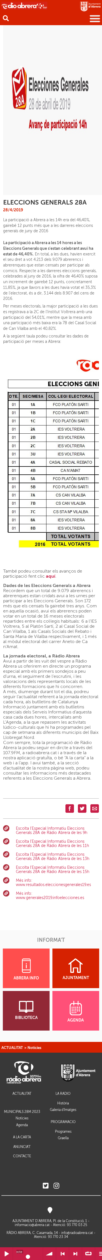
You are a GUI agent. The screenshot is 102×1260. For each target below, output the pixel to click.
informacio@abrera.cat (32, 1225)
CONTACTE (22, 1156)
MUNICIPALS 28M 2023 (22, 1112)
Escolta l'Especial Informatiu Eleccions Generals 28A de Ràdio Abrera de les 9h (51, 830)
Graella (63, 1138)
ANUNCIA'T (22, 1147)
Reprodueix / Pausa (6, 1253)
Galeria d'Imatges (63, 1110)
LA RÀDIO (63, 1094)
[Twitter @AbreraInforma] (45, 1186)
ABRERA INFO (26, 978)
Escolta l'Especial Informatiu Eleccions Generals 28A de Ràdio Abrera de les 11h (52, 843)
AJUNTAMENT (76, 978)
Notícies (34, 1048)
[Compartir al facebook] (69, 808)
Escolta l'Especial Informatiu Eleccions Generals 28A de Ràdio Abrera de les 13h (52, 856)
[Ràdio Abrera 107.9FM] (24, 5)
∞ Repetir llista (88, 1253)
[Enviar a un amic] (94, 808)
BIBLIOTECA (26, 1018)
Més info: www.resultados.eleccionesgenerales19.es (53, 882)
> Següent (75, 1253)
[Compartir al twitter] (82, 808)
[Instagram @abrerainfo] (56, 1186)
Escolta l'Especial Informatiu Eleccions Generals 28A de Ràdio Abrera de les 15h (52, 869)
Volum (49, 1253)
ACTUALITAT (12, 1048)
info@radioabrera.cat (77, 1233)
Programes (63, 1132)
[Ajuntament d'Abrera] (90, 6)
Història (63, 1103)
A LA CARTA (22, 1137)
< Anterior (62, 1253)
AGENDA (75, 1020)
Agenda (22, 1125)
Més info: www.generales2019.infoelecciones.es (50, 895)
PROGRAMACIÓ (63, 1122)
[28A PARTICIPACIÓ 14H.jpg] (52, 110)
